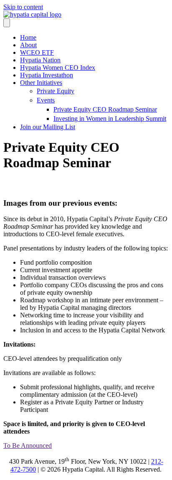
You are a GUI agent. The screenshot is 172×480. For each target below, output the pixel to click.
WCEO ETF (37, 52)
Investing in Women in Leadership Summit (109, 118)
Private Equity (55, 90)
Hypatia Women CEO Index (57, 67)
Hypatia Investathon (46, 75)
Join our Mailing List (47, 126)
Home (28, 37)
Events (46, 100)
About (28, 45)
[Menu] (6, 22)
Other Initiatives (41, 82)
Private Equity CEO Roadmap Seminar (105, 109)
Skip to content (23, 6)
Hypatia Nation (40, 60)
